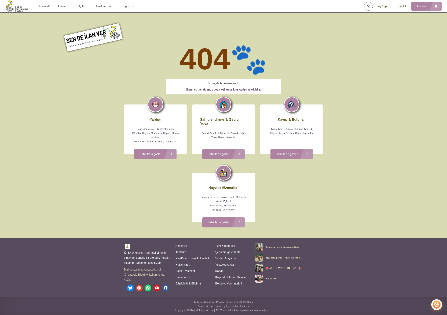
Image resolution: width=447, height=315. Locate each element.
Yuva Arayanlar (224, 264)
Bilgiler (81, 6)
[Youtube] (156, 287)
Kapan (219, 270)
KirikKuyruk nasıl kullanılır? (192, 258)
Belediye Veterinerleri (228, 283)
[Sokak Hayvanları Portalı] (16, 6)
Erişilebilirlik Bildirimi (188, 283)
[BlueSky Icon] (130, 287)
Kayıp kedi (271, 279)
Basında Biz (182, 277)
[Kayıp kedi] (259, 279)
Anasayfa (44, 6)
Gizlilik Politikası (244, 302)
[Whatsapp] (148, 287)
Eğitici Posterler (185, 270)
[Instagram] (139, 287)
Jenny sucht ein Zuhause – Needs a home (284, 247)
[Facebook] (165, 287)
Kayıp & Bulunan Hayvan (231, 277)
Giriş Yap (381, 6)
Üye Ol (401, 6)
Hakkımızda (103, 6)
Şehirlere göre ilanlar (228, 252)
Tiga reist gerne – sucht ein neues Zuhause (283, 258)
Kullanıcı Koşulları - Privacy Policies (213, 302)
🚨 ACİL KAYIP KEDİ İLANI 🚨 (283, 268)
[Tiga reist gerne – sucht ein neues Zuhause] (259, 258)
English (126, 6)
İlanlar (62, 6)
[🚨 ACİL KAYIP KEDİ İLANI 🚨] (259, 268)
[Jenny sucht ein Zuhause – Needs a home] (259, 247)
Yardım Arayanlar (226, 258)
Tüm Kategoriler (225, 245)
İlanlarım (180, 252)
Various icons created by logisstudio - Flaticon (223, 306)
